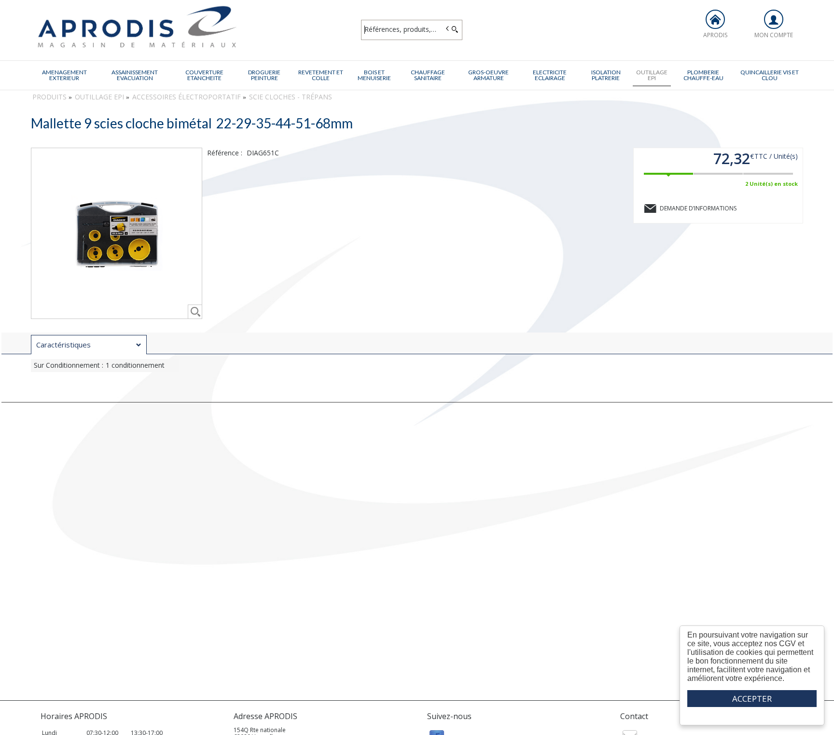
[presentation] (88, 344)
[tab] (89, 344)
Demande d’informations (698, 208)
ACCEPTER (752, 698)
